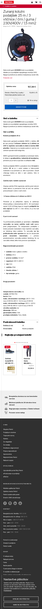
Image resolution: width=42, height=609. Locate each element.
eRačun (5, 477)
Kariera (5, 439)
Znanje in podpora (9, 543)
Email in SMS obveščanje (11, 498)
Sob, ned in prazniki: (10, 526)
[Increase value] (16, 100)
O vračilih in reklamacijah (11, 572)
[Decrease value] (7, 100)
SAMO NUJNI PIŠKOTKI (21, 605)
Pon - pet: (6, 523)
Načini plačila (7, 565)
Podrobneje (8, 590)
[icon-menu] (1, 2)
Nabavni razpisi (8, 460)
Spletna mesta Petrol (10, 491)
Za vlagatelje (7, 442)
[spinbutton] (11, 100)
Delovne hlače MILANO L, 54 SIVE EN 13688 (28, 361)
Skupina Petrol (8, 429)
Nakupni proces (8, 559)
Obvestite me (21, 107)
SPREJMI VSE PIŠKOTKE (21, 599)
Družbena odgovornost (11, 448)
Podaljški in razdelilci (10, 6)
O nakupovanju (8, 556)
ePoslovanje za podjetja (11, 473)
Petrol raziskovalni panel (11, 494)
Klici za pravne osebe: (10, 529)
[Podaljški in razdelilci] (4, 6)
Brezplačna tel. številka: (11, 513)
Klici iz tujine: (7, 520)
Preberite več (7, 78)
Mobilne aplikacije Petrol (11, 488)
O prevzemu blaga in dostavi (12, 569)
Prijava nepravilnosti (10, 451)
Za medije (6, 445)
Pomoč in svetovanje (10, 540)
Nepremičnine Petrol (10, 457)
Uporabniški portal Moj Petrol (13, 470)
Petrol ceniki (7, 546)
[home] (9, 2)
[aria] (5, 503)
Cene (5, 562)
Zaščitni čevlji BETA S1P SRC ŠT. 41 (9, 361)
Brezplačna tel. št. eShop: (11, 517)
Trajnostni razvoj (8, 435)
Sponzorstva (7, 454)
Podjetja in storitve (9, 432)
